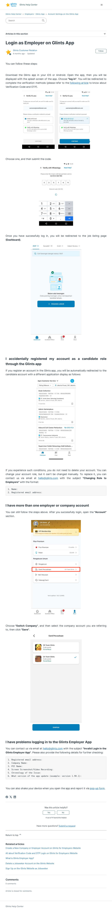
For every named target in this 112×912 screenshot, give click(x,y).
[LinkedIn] (15, 797)
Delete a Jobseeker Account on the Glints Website (30, 863)
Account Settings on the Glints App (63, 14)
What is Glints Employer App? (20, 858)
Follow (101, 51)
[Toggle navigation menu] (101, 5)
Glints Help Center (13, 14)
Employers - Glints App (35, 14)
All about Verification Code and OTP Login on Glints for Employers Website (42, 853)
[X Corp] (11, 797)
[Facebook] (7, 797)
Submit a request (67, 826)
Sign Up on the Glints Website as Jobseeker (27, 868)
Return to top (12, 835)
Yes (49, 813)
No (63, 813)
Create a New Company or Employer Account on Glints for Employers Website (43, 848)
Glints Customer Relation (25, 50)
